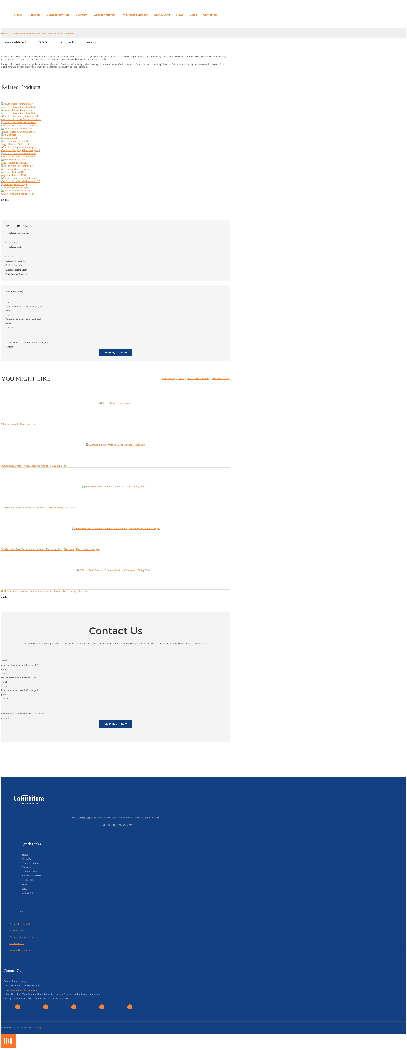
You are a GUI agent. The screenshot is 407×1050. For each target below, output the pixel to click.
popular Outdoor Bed (13, 175)
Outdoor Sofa (16, 930)
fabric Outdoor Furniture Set (17, 193)
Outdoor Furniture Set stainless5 (20, 125)
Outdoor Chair (16, 943)
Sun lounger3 (9, 137)
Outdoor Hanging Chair (173, 378)
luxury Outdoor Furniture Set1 (18, 113)
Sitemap (37, 1027)
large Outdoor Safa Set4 (15, 144)
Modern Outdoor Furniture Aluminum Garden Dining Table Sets (38, 507)
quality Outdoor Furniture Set (18, 168)
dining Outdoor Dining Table (18, 131)
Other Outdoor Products (198, 378)
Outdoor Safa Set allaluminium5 (20, 156)
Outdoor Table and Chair (21, 937)
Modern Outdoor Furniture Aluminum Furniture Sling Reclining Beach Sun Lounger (50, 549)
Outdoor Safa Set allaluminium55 (20, 181)
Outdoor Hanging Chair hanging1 (20, 150)
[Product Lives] (8, 1047)
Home (4, 33)
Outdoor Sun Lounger (20, 950)
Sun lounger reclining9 (14, 187)
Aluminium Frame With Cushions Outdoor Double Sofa (33, 465)
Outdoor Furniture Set (20, 924)
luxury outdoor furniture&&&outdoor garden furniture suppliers (42, 33)
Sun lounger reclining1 (14, 162)
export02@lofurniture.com (24, 990)
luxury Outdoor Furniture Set (18, 106)
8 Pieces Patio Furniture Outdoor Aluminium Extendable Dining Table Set (44, 591)
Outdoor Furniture (220, 378)
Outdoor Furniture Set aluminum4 (21, 119)
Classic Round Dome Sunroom (19, 423)
